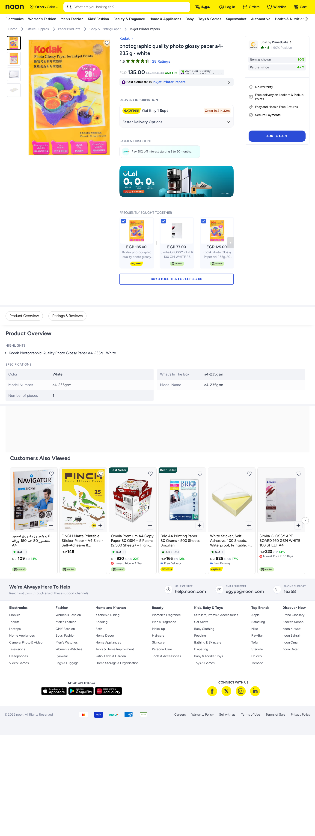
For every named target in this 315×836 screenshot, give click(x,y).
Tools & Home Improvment (114, 649)
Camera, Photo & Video (25, 642)
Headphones (18, 656)
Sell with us (227, 715)
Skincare (158, 642)
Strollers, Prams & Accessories (216, 615)
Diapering (201, 649)
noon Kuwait (291, 629)
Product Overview (24, 316)
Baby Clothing (204, 629)
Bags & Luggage (67, 663)
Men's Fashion (66, 622)
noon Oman (290, 642)
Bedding (101, 622)
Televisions (17, 649)
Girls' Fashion (65, 629)
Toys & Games (204, 663)
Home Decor (104, 636)
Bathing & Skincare (207, 642)
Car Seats (201, 622)
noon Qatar (290, 649)
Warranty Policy (202, 715)
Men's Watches (67, 642)
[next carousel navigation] (110, 97)
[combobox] (131, 7)
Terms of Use (250, 715)
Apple (255, 615)
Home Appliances (22, 636)
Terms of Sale (275, 715)
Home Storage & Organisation (117, 663)
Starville (257, 649)
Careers (180, 715)
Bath (98, 629)
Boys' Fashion (65, 636)
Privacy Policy (300, 715)
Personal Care (162, 649)
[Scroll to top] (302, 822)
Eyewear (62, 656)
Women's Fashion (68, 615)
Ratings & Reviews (67, 316)
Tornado (257, 663)
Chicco (256, 656)
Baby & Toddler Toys (208, 656)
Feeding (200, 636)
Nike (254, 629)
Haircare (158, 636)
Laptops (15, 629)
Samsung (258, 622)
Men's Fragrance (164, 622)
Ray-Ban (257, 636)
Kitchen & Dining (107, 615)
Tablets (14, 622)
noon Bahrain (291, 636)
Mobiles (15, 615)
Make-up (158, 629)
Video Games (19, 663)
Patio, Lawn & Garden (110, 656)
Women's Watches (69, 649)
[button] (176, 279)
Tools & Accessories (166, 656)
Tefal (254, 642)
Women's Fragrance (166, 615)
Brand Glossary (293, 615)
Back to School (293, 622)
